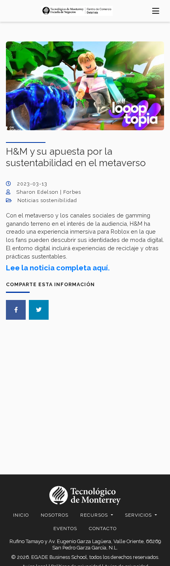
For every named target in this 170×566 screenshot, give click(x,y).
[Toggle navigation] (156, 11)
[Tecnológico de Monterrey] (77, 10)
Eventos (65, 528)
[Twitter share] (39, 310)
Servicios (139, 515)
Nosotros (54, 515)
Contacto (103, 528)
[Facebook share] (16, 310)
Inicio (21, 515)
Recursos (95, 515)
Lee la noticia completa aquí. (58, 268)
